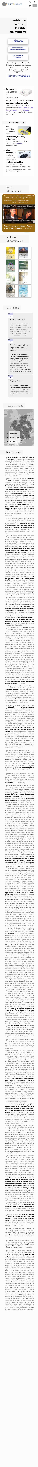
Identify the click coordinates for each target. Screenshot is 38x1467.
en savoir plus (28, 228)
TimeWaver (14, 441)
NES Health (14, 437)
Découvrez (18, 40)
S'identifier (35, 6)
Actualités (13, 308)
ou (18, 48)
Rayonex (13, 433)
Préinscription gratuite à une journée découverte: (19, 75)
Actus (30, 6)
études (19, 143)
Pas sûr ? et (18, 56)
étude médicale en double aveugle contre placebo (19, 109)
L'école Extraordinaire (14, 189)
